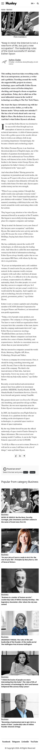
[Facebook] (16, 455)
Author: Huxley (15, 60)
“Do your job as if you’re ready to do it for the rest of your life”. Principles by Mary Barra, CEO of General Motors (19, 559)
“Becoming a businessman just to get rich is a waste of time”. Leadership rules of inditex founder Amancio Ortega (18, 724)
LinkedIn (25, 741)
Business (9, 9)
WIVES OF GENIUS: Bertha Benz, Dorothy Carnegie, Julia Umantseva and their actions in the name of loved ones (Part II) (19, 519)
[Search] (37, 3)
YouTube (34, 741)
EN (32, 3)
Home (3, 9)
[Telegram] (24, 455)
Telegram (16, 741)
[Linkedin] (20, 455)
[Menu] (2, 3)
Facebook (6, 741)
